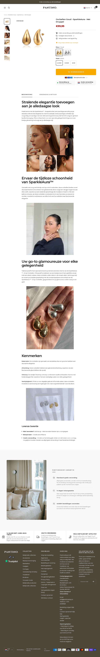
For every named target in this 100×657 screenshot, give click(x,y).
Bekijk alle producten (29, 583)
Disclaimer (44, 574)
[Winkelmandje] (95, 8)
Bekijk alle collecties (29, 555)
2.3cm (59, 63)
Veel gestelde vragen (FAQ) (48, 591)
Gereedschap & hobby (30, 572)
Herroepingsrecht (46, 568)
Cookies (43, 571)
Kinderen (26, 577)
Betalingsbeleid (46, 565)
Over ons (44, 587)
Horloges (26, 569)
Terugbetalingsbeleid (48, 577)
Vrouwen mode (28, 580)
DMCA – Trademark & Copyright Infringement (48, 583)
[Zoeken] (9, 8)
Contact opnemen (47, 595)
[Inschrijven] (93, 581)
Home (5, 15)
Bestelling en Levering (48, 563)
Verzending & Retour (48, 94)
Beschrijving (27, 94)
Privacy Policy (45, 579)
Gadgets (25, 566)
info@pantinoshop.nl (66, 599)
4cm (73, 63)
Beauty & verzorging (29, 560)
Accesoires (26, 558)
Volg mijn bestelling (47, 555)
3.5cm (67, 63)
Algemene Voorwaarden (45, 559)
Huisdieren (26, 574)
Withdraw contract (47, 598)
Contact (81, 574)
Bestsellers (26, 563)
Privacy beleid (86, 572)
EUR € (88, 7)
